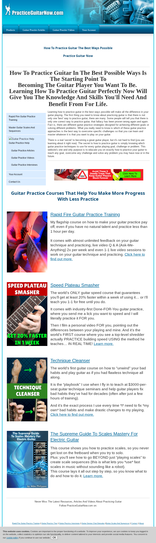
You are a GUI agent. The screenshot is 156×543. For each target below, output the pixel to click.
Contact (134, 523)
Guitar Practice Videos (64, 30)
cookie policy (12, 538)
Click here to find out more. (72, 415)
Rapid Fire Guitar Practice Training (22, 118)
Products (10, 30)
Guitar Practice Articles (34, 30)
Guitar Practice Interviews (24, 165)
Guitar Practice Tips (49, 523)
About (141, 523)
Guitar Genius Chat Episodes (93, 523)
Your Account (89, 30)
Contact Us (14, 181)
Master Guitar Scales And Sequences (22, 129)
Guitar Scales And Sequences (117, 523)
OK (54, 537)
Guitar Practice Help (19, 143)
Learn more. (104, 344)
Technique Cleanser (70, 360)
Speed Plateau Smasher (74, 285)
